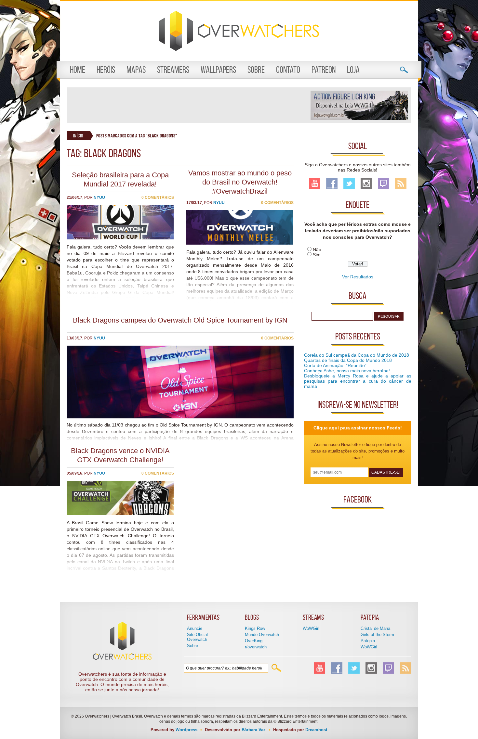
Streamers (173, 70)
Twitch (383, 183)
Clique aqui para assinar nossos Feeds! (357, 427)
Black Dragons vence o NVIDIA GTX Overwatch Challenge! (120, 455)
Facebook (332, 183)
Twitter (349, 183)
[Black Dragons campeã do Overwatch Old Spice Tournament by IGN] (180, 416)
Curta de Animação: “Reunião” (335, 365)
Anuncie (194, 628)
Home (77, 70)
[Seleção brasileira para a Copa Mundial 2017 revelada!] (120, 237)
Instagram (366, 183)
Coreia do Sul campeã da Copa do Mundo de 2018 (356, 355)
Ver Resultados (357, 276)
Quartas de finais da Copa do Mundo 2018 (348, 360)
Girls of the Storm (377, 634)
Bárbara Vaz (254, 729)
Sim (317, 254)
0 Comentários (157, 197)
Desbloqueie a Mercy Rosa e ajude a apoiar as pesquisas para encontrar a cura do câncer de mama (357, 381)
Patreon (324, 70)
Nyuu (99, 197)
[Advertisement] (188, 105)
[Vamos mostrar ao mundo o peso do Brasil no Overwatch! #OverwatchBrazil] (240, 243)
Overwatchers (239, 31)
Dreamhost (316, 729)
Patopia (368, 640)
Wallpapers (218, 70)
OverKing (253, 640)
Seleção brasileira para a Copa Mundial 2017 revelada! (120, 179)
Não (317, 249)
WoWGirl (311, 628)
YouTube (314, 183)
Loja (353, 70)
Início (78, 135)
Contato (288, 70)
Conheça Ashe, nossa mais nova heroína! (347, 370)
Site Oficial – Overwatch (199, 637)
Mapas (136, 70)
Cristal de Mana (375, 628)
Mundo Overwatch (262, 634)
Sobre (256, 70)
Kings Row (255, 628)
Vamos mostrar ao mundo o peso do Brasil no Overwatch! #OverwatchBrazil (240, 182)
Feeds (400, 183)
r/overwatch (256, 646)
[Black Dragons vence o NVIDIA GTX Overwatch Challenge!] (120, 513)
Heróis (106, 70)
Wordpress (186, 729)
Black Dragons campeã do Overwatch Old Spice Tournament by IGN (180, 320)
